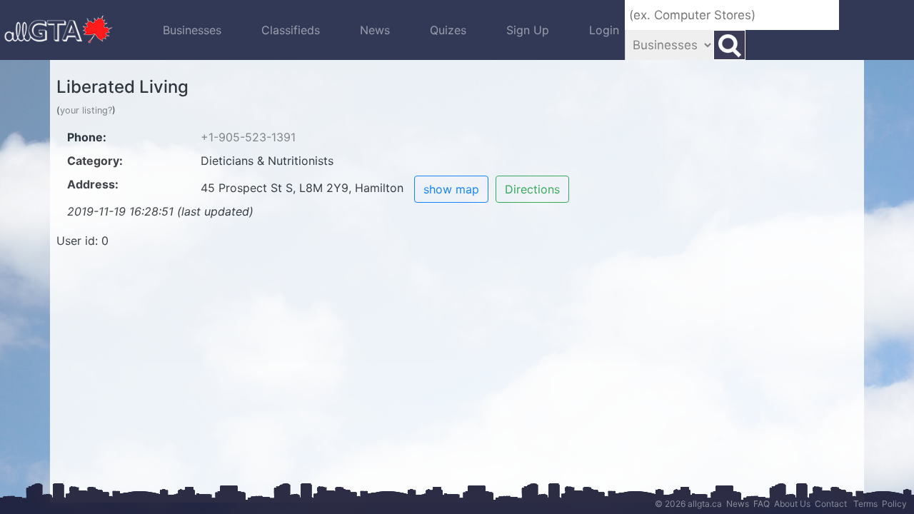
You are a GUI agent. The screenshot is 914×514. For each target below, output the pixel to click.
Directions (532, 189)
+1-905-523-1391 (248, 137)
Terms (865, 503)
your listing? (86, 110)
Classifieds (290, 30)
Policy (894, 503)
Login (604, 30)
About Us (792, 503)
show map (451, 189)
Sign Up (527, 30)
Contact (831, 503)
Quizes (448, 30)
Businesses (192, 30)
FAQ (761, 503)
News (375, 30)
